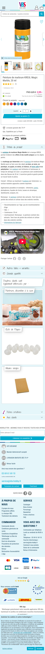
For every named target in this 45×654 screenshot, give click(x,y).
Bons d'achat (27, 507)
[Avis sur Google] (22, 580)
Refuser (30, 649)
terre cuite (35, 167)
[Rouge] (11, 103)
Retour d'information (30, 550)
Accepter (40, 649)
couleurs (15, 169)
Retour (4, 549)
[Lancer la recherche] (41, 14)
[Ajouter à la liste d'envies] (41, 21)
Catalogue (26, 505)
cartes (36, 188)
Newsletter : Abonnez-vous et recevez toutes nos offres (22, 428)
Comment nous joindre (31, 545)
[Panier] (41, 7)
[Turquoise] (25, 103)
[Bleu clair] (18, 103)
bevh (17, 587)
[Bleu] (22, 103)
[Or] (7, 103)
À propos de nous (7, 508)
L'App (3, 554)
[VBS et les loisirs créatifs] (22, 5)
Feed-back (33, 486)
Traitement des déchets (10, 516)
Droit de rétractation (8, 541)
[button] (3, 39)
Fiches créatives (28, 515)
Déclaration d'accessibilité (10, 551)
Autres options (7, 649)
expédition (39, 96)
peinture (6, 152)
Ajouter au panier (21, 116)
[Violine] (14, 103)
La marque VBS (7, 513)
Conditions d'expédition (10, 534)
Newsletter (27, 512)
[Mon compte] (36, 7)
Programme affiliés (8, 511)
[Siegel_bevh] (10, 591)
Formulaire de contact (11, 486)
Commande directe (8, 526)
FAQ (24, 517)
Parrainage (27, 510)
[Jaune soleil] (4, 103)
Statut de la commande (31, 548)
